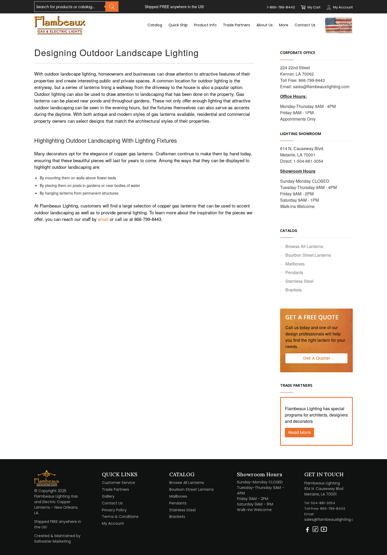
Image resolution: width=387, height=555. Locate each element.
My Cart (313, 7)
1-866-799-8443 (281, 7)
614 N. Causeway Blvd (323, 488)
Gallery (108, 496)
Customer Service (118, 482)
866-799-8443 (312, 80)
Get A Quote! (316, 358)
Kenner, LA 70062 (297, 74)
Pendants (294, 272)
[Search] (111, 6)
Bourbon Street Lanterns (308, 255)
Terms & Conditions (120, 516)
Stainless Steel (299, 281)
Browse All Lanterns (304, 246)
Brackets (293, 290)
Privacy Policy (114, 510)
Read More (299, 432)
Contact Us (112, 503)
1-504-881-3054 (308, 161)
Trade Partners (115, 489)
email (103, 219)
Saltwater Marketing (52, 541)
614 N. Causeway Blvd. (302, 148)
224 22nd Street (295, 68)
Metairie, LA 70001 (297, 155)
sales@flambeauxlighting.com (321, 86)
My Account (343, 7)
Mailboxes (295, 264)
